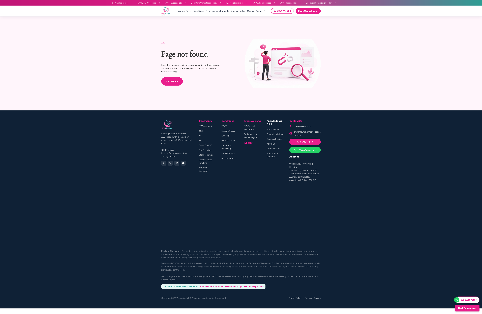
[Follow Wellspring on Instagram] (176, 163)
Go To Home (172, 81)
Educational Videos (276, 134)
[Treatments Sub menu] (190, 10)
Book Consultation (308, 11)
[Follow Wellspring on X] (170, 163)
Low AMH (225, 135)
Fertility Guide (273, 129)
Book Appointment (467, 308)
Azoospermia (227, 158)
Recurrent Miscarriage (226, 147)
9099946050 (284, 11)
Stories (234, 11)
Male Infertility (228, 153)
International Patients (219, 11)
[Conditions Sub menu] (206, 10)
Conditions (198, 11)
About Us (271, 143)
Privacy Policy (295, 298)
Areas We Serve (252, 120)
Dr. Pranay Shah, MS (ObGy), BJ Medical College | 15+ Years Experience (230, 286)
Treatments (182, 11)
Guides (250, 11)
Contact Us (295, 120)
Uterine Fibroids (206, 154)
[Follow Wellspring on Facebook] (163, 163)
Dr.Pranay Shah (274, 148)
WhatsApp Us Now (307, 150)
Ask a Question (305, 141)
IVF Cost (248, 142)
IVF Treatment (205, 126)
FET (200, 140)
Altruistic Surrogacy (203, 169)
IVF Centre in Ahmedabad (250, 128)
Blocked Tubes (228, 140)
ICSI (201, 131)
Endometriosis (228, 131)
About (259, 11)
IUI (200, 135)
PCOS (224, 126)
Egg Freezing (205, 150)
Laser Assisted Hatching (205, 161)
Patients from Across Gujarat (251, 136)
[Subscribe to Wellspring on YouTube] (183, 163)
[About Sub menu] (264, 10)
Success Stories (274, 139)
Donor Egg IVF (205, 145)
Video (242, 11)
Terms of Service (313, 298)
